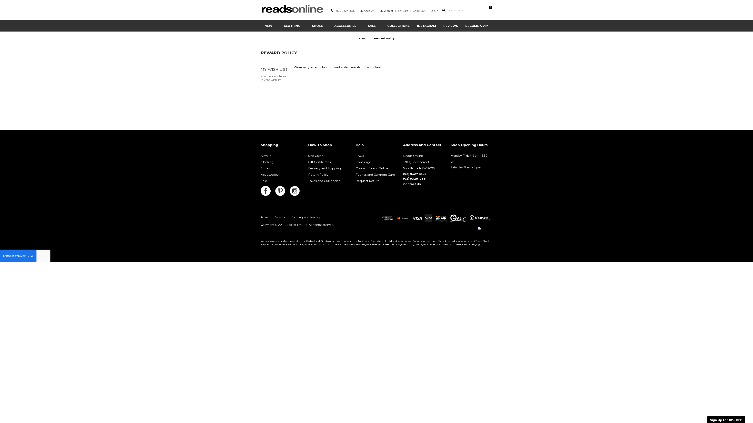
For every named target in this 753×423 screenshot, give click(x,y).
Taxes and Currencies (324, 181)
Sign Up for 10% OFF (726, 420)
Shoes (265, 168)
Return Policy (318, 174)
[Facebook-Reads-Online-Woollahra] (268, 188)
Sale (264, 181)
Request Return (367, 181)
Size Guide (316, 156)
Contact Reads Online (372, 168)
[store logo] (292, 9)
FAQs (360, 156)
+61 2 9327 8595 (345, 10)
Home (362, 38)
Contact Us (412, 184)
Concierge (363, 162)
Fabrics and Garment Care (375, 174)
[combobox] (464, 10)
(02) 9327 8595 (414, 174)
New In (266, 156)
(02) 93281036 (414, 178)
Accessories (269, 174)
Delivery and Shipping (324, 168)
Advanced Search (273, 217)
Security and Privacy (306, 217)
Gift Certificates (319, 162)
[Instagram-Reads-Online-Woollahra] (295, 188)
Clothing (267, 162)
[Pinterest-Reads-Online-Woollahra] (282, 188)
